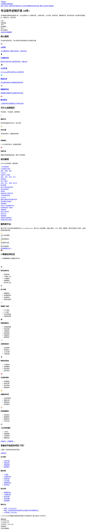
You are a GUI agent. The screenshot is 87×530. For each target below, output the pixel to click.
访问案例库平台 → (6, 248)
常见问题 (7, 498)
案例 (41, 6)
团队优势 (7, 463)
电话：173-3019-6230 (10, 508)
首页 (2, 6)
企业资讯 (45, 6)
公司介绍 (7, 460)
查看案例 (9, 32)
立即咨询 (3, 32)
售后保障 (7, 500)
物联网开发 (30, 6)
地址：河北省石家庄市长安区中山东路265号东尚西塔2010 (21, 510)
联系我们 (51, 6)
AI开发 (6, 6)
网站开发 (18, 6)
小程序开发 (11, 6)
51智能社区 (7, 494)
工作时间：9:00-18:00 (10, 512)
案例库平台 (7, 492)
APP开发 (23, 6)
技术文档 (7, 496)
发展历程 (7, 465)
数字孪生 (36, 6)
